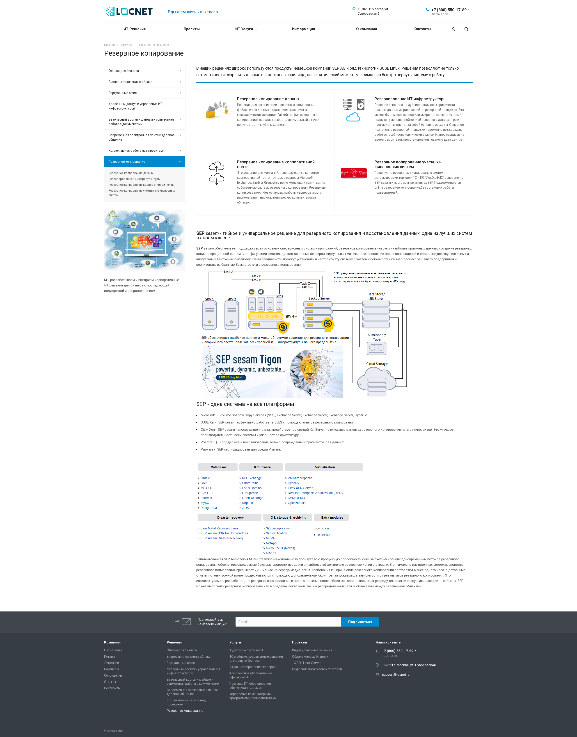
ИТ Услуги (244, 29)
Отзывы (110, 682)
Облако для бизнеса (124, 71)
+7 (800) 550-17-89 (449, 9)
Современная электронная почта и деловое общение (142, 137)
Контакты (422, 29)
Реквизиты (112, 688)
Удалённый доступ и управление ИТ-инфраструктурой (136, 106)
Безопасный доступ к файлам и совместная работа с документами (141, 122)
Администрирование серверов (252, 667)
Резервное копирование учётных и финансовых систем (408, 164)
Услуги (235, 642)
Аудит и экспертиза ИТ (246, 650)
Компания (112, 642)
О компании (367, 29)
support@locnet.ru (396, 675)
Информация (304, 29)
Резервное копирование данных (268, 98)
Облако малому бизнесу (310, 656)
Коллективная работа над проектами (137, 150)
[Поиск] (466, 29)
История (110, 656)
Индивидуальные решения (312, 650)
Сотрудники (113, 675)
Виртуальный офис (123, 93)
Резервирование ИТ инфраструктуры (410, 98)
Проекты (192, 29)
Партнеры (111, 669)
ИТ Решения (135, 29)
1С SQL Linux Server (306, 663)
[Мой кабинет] (453, 29)
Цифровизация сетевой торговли (317, 669)
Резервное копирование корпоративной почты (141, 184)
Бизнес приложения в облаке (130, 82)
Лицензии (111, 663)
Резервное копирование (127, 161)
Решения (174, 642)
